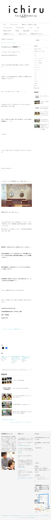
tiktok (19, 457)
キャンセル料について (44, 96)
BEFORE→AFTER (7, 30)
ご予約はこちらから (22, 33)
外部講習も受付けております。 (36, 33)
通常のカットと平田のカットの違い (29, 24)
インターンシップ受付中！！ (11, 42)
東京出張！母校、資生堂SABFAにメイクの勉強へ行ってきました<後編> (44, 127)
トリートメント (37, 69)
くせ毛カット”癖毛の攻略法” (18, 380)
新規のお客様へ (26, 30)
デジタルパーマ (37, 67)
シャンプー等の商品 (37, 60)
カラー (35, 55)
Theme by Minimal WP (31, 517)
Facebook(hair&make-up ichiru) (24, 445)
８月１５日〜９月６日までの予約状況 (20, 388)
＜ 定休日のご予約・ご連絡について (8, 419)
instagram (20, 452)
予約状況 (17, 30)
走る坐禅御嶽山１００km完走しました (21, 404)
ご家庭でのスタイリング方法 (39, 51)
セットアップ (36, 65)
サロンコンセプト (14, 24)
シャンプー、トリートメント (39, 58)
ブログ (38, 27)
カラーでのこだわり (20, 27)
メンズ (35, 78)
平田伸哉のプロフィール (8, 33)
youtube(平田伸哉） (22, 467)
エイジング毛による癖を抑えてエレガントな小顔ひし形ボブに (44, 114)
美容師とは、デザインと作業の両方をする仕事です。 (26, 358)
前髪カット (36, 85)
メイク (35, 76)
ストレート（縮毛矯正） (38, 62)
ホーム (4, 24)
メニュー (30, 27)
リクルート (36, 30)
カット (35, 53)
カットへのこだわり (7, 27)
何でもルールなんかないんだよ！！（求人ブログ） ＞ (21, 422)
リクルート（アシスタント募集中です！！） (13, 329)
